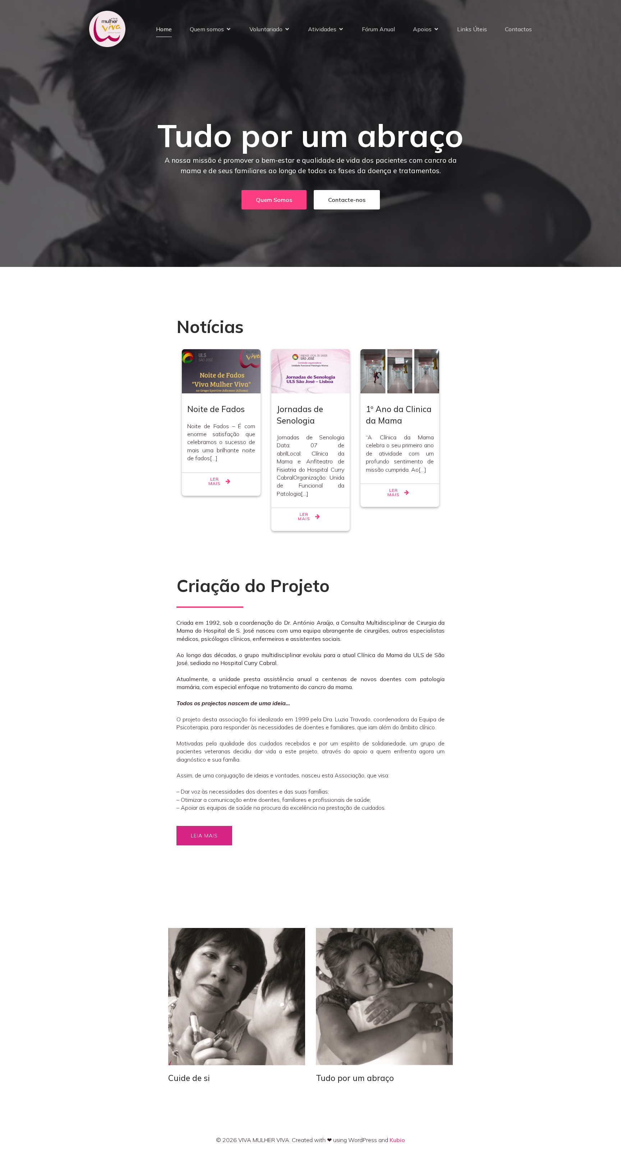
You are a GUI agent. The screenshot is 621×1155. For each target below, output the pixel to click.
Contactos (518, 29)
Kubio (397, 1140)
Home (164, 29)
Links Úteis (472, 29)
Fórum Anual (378, 29)
